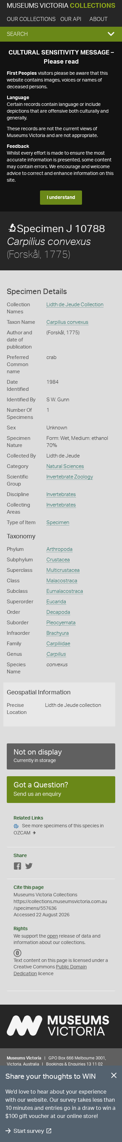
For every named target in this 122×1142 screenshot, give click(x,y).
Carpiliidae (58, 643)
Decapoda (58, 612)
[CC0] (18, 953)
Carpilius (56, 654)
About (98, 19)
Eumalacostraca (64, 591)
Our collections (31, 19)
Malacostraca (61, 580)
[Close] (114, 1076)
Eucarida (56, 601)
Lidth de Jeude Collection (74, 304)
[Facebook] (18, 867)
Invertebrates (61, 494)
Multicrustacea (63, 570)
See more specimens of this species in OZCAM (59, 829)
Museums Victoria (61, 6)
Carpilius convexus (67, 322)
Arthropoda (59, 549)
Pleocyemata (61, 622)
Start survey (29, 1131)
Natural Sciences (65, 466)
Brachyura (57, 633)
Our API (70, 19)
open (52, 936)
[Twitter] (29, 867)
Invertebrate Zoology (69, 476)
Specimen (57, 522)
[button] (61, 34)
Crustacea (58, 559)
